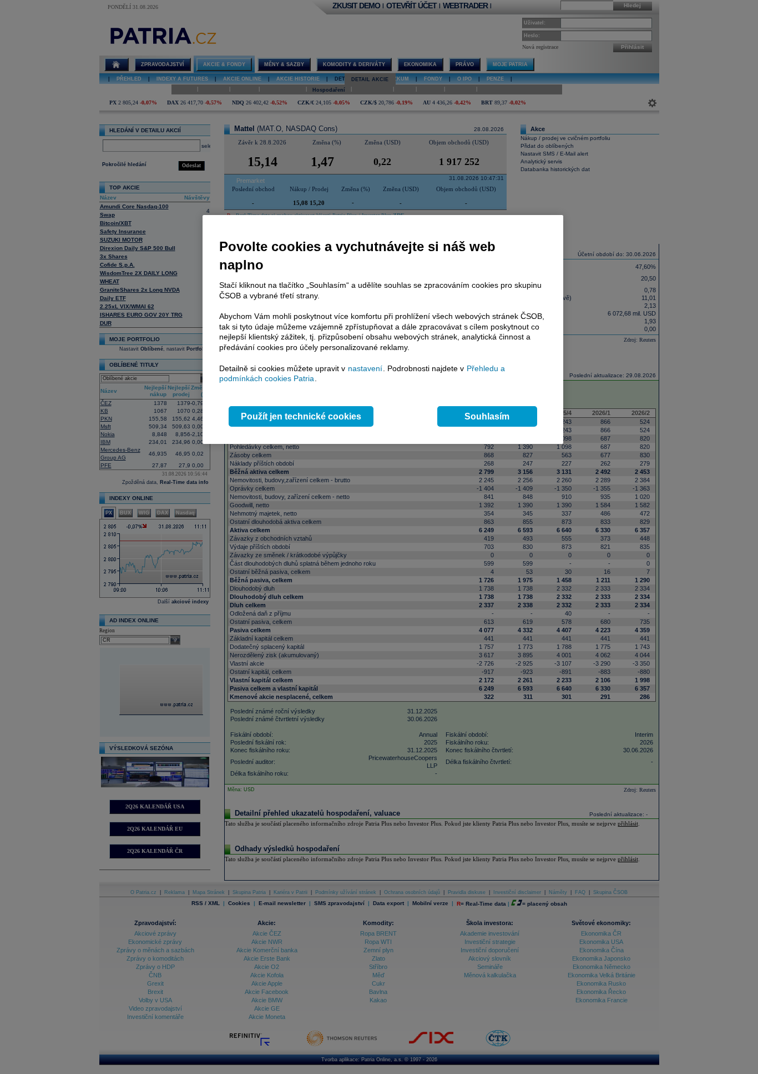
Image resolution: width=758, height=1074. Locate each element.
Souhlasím (486, 416)
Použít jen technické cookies (301, 416)
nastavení (365, 368)
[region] (383, 329)
